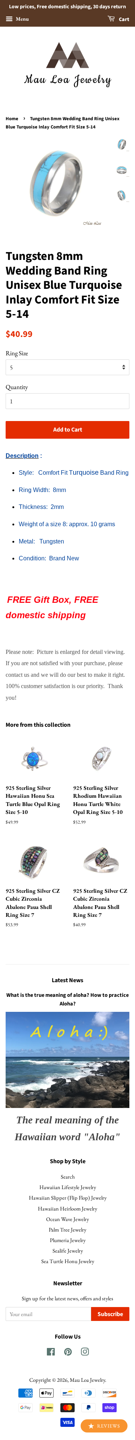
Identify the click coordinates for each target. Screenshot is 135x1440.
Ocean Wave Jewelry (67, 1219)
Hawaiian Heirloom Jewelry (67, 1208)
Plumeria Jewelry (68, 1240)
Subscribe (110, 1314)
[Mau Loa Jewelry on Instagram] (85, 1353)
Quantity (17, 387)
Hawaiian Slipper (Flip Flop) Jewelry (67, 1197)
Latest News (67, 980)
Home (12, 118)
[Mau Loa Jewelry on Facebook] (50, 1353)
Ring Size (17, 353)
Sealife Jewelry (67, 1250)
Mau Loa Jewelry (87, 1379)
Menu (22, 18)
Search (68, 1176)
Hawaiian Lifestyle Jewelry (67, 1187)
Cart (123, 19)
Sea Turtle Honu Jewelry (67, 1261)
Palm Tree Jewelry (67, 1229)
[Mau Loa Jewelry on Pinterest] (68, 1353)
